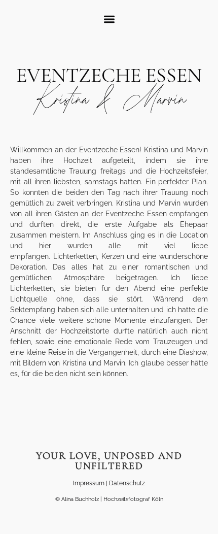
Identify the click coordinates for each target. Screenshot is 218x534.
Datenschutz (127, 483)
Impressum (88, 483)
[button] (109, 19)
